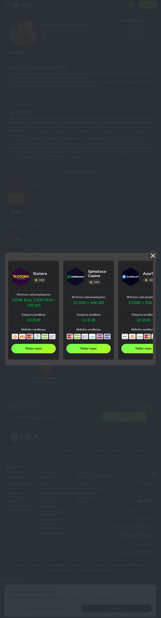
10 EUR (33, 320)
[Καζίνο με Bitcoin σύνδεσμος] (15, 336)
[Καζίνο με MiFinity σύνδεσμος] (37, 336)
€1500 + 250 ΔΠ (143, 302)
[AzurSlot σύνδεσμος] (130, 277)
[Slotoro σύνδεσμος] (20, 277)
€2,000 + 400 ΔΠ (88, 302)
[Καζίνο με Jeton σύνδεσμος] (22, 336)
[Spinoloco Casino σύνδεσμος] (75, 277)
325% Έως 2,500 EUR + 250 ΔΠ (34, 303)
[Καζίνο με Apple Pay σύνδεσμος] (125, 336)
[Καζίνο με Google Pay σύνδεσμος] (139, 336)
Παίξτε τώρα (34, 348)
